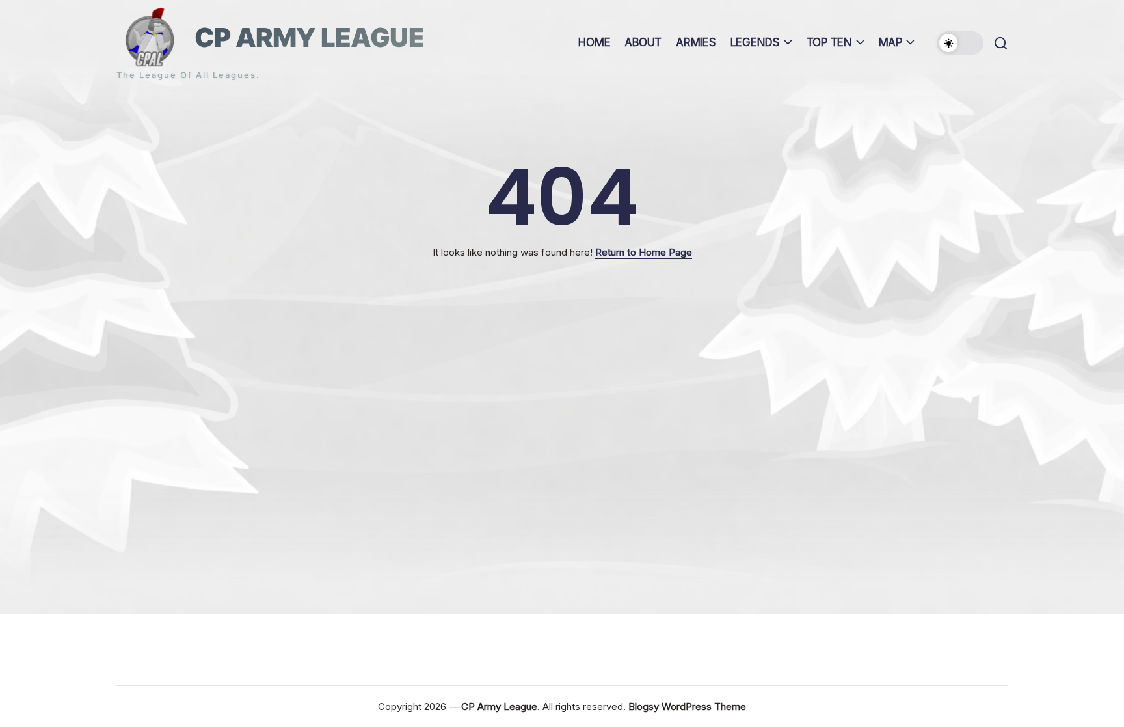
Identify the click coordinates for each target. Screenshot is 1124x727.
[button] (960, 43)
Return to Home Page (643, 252)
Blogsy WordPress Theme (687, 706)
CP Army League (309, 37)
